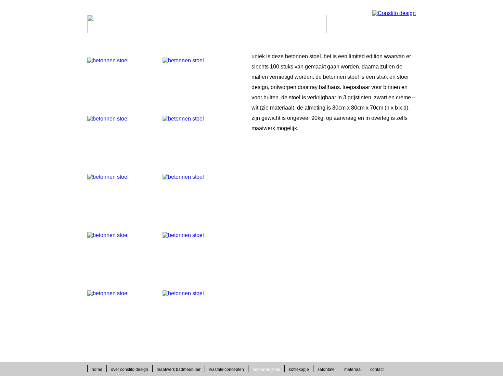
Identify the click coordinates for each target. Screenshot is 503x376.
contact (377, 369)
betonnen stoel (266, 369)
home (97, 369)
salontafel (327, 369)
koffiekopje (299, 369)
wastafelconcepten (226, 369)
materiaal (353, 369)
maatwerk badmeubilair (179, 369)
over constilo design (129, 369)
